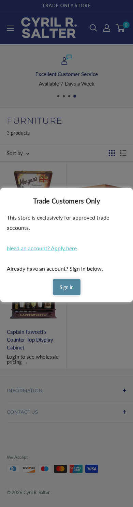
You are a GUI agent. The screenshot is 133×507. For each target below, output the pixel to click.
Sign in (67, 287)
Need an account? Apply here (42, 248)
